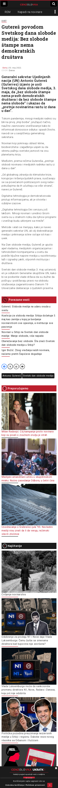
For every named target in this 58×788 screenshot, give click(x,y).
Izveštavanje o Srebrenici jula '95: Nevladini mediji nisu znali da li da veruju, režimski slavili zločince (27, 530)
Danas (12, 70)
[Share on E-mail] (22, 366)
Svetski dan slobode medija (38, 375)
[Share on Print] (16, 366)
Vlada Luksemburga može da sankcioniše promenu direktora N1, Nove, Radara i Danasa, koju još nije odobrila (28, 690)
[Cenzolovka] (28, 4)
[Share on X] (10, 366)
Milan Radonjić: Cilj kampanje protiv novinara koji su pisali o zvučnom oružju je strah (28, 433)
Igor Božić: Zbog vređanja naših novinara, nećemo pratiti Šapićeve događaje (26, 352)
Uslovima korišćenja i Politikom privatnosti (25, 785)
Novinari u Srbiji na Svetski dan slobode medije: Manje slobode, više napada (25, 334)
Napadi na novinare (30, 12)
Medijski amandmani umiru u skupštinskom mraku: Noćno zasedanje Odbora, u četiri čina (28, 478)
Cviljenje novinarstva (14, 594)
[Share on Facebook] (4, 366)
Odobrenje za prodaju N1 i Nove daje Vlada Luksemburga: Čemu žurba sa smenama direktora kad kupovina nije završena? (27, 640)
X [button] (49, 785)
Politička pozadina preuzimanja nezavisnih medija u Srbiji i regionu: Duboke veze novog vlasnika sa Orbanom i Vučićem (28, 737)
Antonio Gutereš (11, 375)
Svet (4, 21)
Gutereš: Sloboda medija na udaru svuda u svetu (26, 308)
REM (8, 12)
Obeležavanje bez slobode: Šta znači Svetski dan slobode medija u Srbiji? (28, 343)
